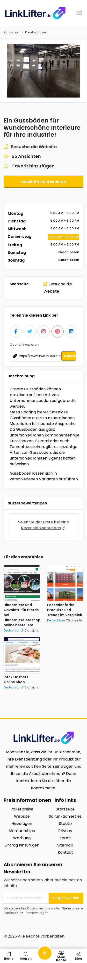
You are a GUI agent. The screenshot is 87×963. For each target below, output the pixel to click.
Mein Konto (61, 958)
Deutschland (36, 32)
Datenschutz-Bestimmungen (26, 913)
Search (26, 958)
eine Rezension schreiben (45, 525)
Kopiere (70, 356)
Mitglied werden (66, 898)
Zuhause (11, 32)
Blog (78, 958)
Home (9, 958)
